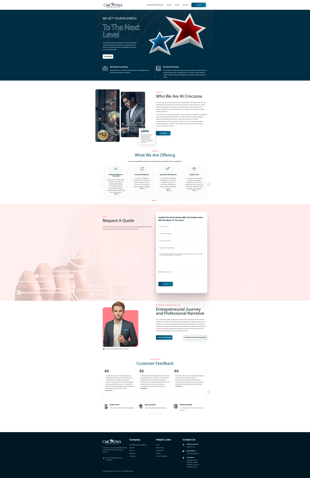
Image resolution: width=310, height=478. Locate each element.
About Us (169, 5)
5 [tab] (155, 413)
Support (158, 453)
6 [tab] (157, 413)
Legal (157, 445)
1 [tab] (153, 200)
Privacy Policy (160, 447)
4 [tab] (154, 413)
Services (177, 5)
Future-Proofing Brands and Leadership (117, 349)
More (115, 194)
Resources (185, 5)
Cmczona (116, 471)
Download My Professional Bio (195, 337)
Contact (198, 5)
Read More (163, 133)
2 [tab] (156, 200)
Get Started (108, 56)
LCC (121, 471)
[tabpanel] (120, 389)
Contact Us (132, 456)
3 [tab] (152, 413)
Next (206, 182)
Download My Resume (164, 337)
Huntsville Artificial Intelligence (155, 5)
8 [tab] (160, 413)
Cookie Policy (160, 450)
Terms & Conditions (161, 456)
